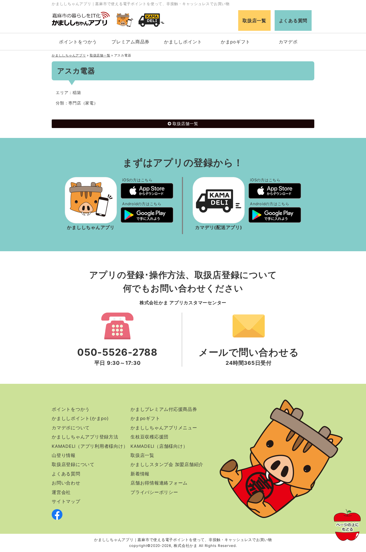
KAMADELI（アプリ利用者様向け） (90, 446)
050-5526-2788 (117, 352)
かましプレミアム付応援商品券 (163, 409)
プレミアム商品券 (130, 41)
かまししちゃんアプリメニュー (163, 427)
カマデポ (288, 41)
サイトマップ (66, 501)
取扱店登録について (73, 464)
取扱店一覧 (254, 20)
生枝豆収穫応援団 (149, 437)
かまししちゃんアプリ (69, 55)
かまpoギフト (235, 41)
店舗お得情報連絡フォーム (159, 483)
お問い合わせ (66, 483)
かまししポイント (183, 41)
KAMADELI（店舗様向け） (159, 446)
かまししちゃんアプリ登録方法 (85, 437)
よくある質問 (293, 20)
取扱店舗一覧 (100, 55)
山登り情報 (64, 455)
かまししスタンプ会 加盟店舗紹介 (166, 464)
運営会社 (61, 492)
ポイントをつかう (78, 41)
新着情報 (140, 473)
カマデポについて (71, 427)
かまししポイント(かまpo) (80, 418)
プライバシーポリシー (154, 492)
